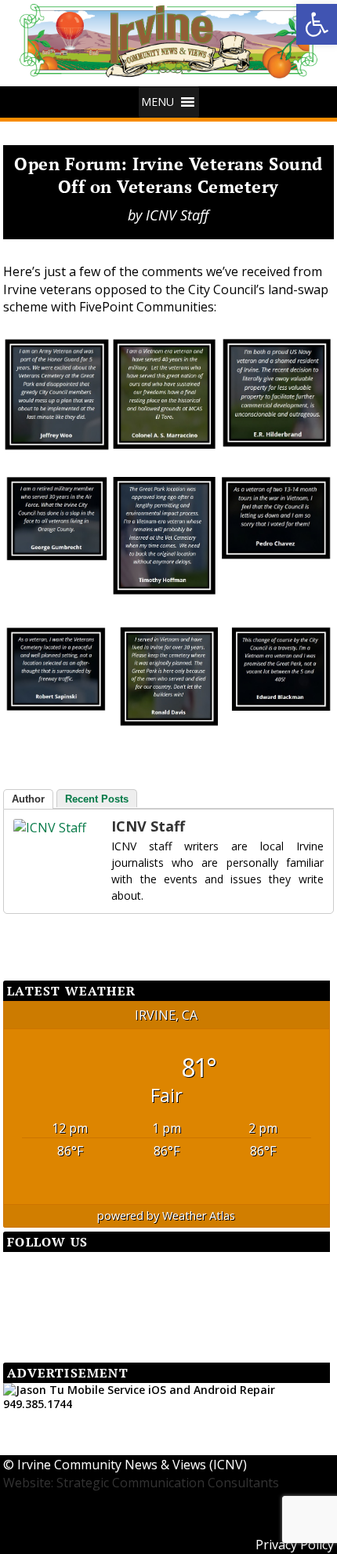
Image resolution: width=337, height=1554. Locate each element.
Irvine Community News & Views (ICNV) (132, 1464)
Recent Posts (97, 799)
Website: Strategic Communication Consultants (141, 1482)
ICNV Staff (177, 215)
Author (28, 799)
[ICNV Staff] (44, 827)
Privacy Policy (294, 1544)
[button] (316, 24)
